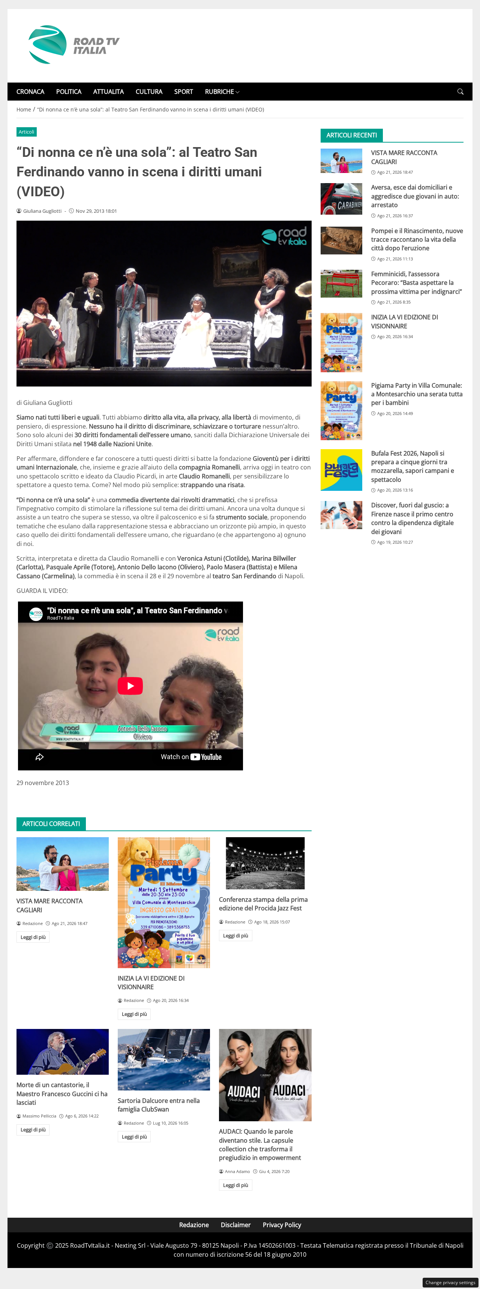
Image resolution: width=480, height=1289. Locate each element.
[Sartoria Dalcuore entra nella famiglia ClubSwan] (164, 1059)
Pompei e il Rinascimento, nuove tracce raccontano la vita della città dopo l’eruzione (417, 240)
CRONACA (30, 91)
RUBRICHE (219, 91)
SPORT (183, 91)
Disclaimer (236, 1225)
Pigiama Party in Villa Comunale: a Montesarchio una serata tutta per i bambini (417, 394)
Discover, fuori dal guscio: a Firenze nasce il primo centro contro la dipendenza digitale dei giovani (412, 518)
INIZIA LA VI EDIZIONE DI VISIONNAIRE (151, 982)
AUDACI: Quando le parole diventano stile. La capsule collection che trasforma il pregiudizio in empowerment (260, 1144)
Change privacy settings (451, 1282)
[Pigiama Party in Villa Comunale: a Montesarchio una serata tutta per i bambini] (341, 410)
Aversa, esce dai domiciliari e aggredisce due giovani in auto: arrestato (415, 196)
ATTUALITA (108, 91)
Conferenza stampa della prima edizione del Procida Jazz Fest (263, 903)
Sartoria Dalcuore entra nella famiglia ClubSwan (159, 1104)
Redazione (194, 1225)
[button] (461, 91)
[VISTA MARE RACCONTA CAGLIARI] (62, 864)
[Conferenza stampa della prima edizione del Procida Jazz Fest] (265, 863)
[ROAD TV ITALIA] (72, 45)
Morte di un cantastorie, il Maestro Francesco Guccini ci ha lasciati (62, 1094)
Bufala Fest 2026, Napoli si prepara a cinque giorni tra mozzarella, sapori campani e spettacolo (412, 466)
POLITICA (68, 91)
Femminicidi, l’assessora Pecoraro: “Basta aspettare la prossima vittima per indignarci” (416, 283)
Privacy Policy (282, 1225)
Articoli (26, 131)
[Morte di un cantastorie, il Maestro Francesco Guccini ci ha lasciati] (62, 1052)
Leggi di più (33, 937)
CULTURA (149, 91)
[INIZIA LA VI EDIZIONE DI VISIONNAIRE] (164, 902)
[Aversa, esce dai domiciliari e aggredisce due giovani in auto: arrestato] (341, 198)
